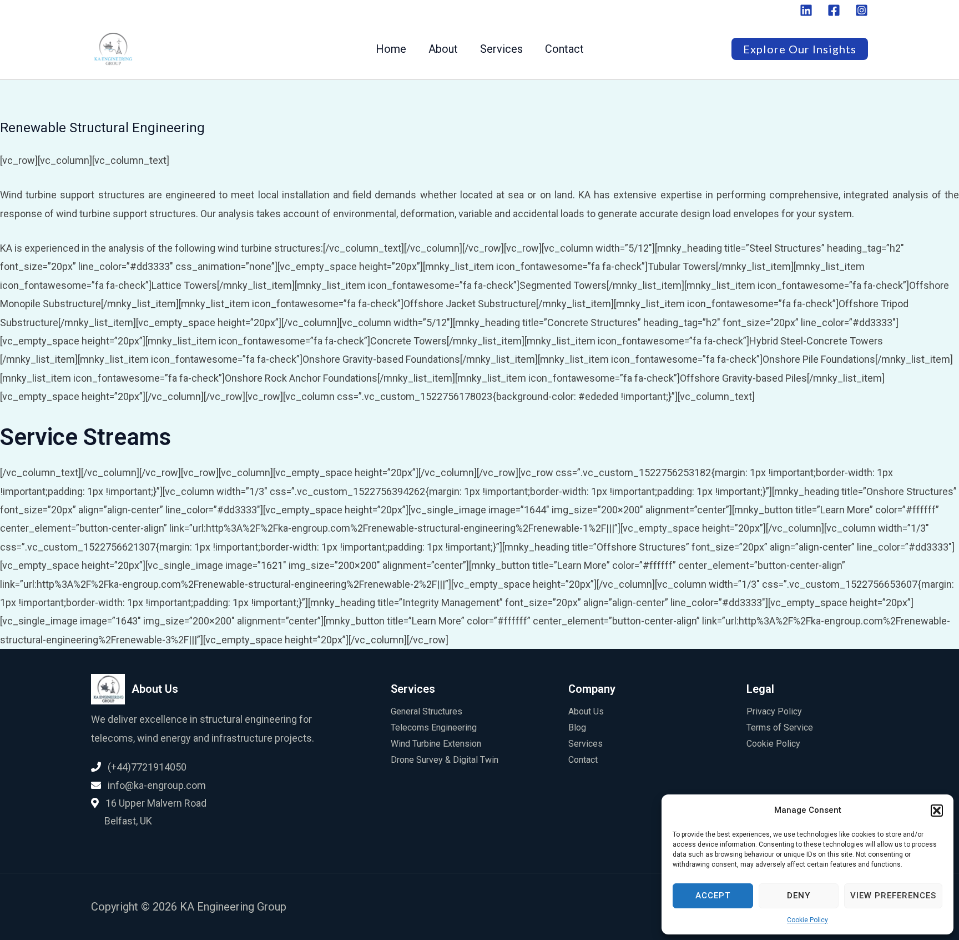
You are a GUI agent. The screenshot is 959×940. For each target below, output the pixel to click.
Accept (712, 896)
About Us (586, 711)
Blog (577, 727)
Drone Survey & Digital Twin (444, 759)
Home (391, 49)
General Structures (426, 711)
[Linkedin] (806, 10)
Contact (564, 49)
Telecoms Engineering (434, 727)
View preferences (893, 896)
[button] (936, 810)
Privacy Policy (774, 711)
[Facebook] (833, 10)
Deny (798, 896)
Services (501, 49)
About (443, 49)
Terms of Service (779, 727)
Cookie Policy (807, 920)
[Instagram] (861, 10)
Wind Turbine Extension (436, 743)
